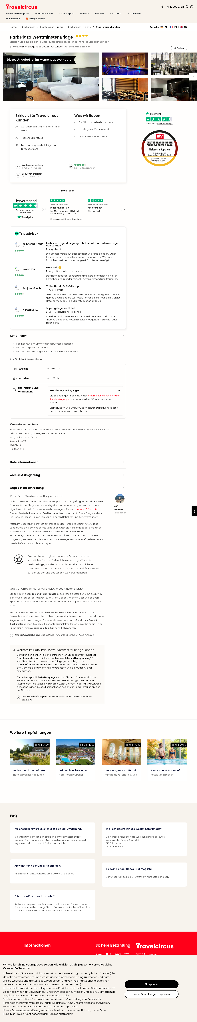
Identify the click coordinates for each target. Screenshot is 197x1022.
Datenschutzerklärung (26, 1010)
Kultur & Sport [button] (66, 13)
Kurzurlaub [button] (115, 13)
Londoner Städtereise (86, 509)
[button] (187, 6)
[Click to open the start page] (154, 948)
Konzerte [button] (84, 13)
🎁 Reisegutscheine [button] (35, 18)
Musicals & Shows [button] (44, 13)
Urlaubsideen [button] (13, 18)
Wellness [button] (99, 13)
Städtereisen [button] (134, 13)
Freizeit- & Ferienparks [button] (17, 13)
